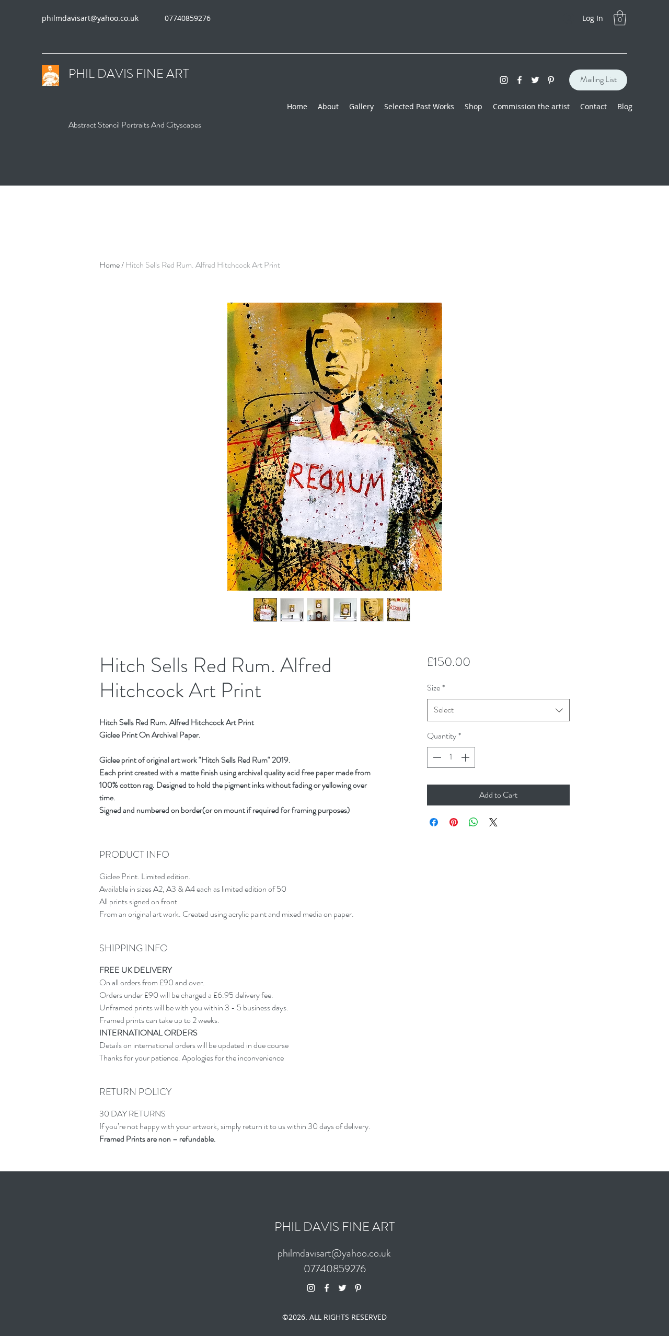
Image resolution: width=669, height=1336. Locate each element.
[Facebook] (519, 80)
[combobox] (498, 710)
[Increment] (466, 757)
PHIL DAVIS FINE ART (334, 1227)
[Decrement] (436, 757)
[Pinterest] (551, 80)
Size (436, 688)
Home (109, 265)
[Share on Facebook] (434, 822)
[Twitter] (535, 80)
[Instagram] (504, 80)
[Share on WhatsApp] (473, 822)
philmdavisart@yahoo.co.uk (90, 18)
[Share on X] (493, 822)
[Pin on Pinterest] (453, 822)
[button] (620, 18)
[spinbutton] (451, 757)
